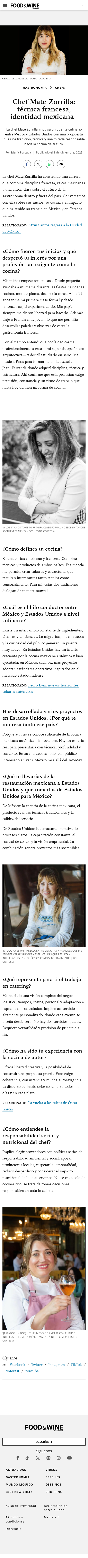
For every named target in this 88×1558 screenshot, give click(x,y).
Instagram (56, 1364)
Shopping (54, 1492)
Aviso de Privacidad (21, 1506)
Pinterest (12, 1371)
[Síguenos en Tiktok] (27, 1458)
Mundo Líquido (19, 1484)
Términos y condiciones (15, 1519)
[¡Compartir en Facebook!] (27, 164)
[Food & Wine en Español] (25, 5)
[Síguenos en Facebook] (17, 1458)
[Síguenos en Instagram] (59, 1458)
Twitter (37, 1364)
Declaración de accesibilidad (55, 1508)
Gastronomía (35, 87)
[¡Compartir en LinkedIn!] (50, 164)
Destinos (53, 1484)
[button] (4, 5)
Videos (51, 1470)
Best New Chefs (19, 1492)
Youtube (32, 1371)
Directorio (13, 1529)
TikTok (76, 1364)
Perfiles (53, 1477)
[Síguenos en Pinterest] (48, 1458)
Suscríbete (44, 1442)
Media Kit (51, 1517)
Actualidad (16, 1470)
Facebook (17, 1364)
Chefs (60, 87)
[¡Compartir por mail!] (61, 164)
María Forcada (21, 152)
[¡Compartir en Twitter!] (38, 164)
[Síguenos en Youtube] (69, 1458)
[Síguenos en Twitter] (38, 1458)
